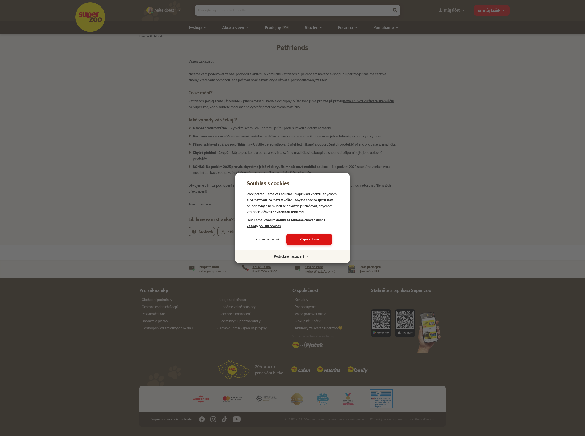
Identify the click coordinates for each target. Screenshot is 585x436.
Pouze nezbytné (267, 239)
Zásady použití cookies (264, 226)
